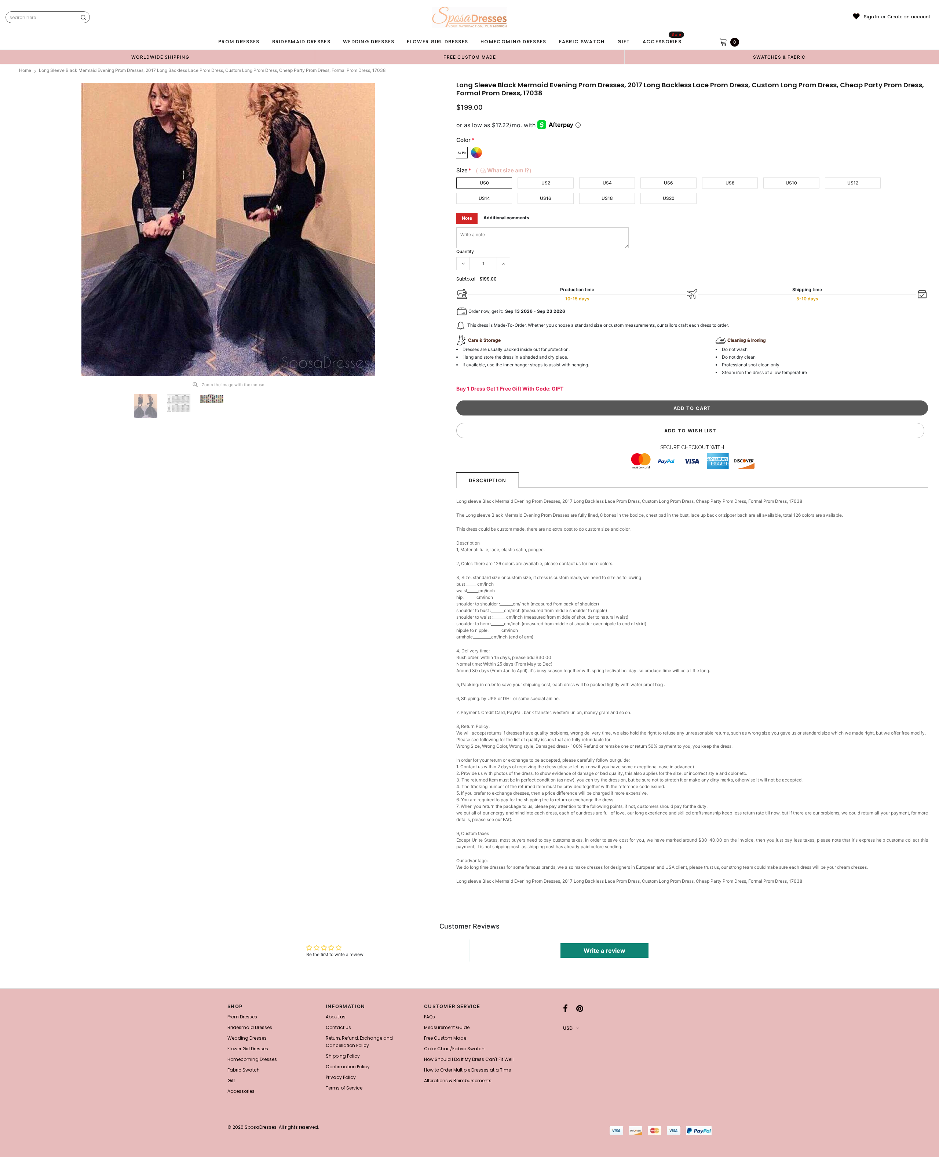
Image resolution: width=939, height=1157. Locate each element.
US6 (668, 183)
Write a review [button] (604, 950)
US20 (669, 198)
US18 (607, 198)
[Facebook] (565, 1008)
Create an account (908, 17)
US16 (545, 198)
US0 (484, 183)
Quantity (465, 251)
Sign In (871, 17)
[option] (160, 57)
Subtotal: (466, 279)
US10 (791, 183)
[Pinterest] (579, 1008)
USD (568, 1028)
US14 (484, 198)
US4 (607, 183)
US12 (852, 183)
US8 (730, 183)
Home (25, 70)
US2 (545, 183)
